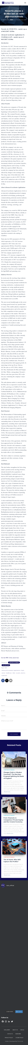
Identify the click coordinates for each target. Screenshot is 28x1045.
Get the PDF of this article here (10, 658)
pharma (23, 673)
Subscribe (18, 1033)
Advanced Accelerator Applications (11, 670)
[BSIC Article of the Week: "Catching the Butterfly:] (14, 911)
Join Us (22, 1029)
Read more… (7, 791)
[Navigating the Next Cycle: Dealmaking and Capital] (14, 971)
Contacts (10, 1033)
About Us (15, 1029)
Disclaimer (7, 1029)
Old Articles (6, 665)
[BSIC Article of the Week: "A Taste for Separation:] (14, 941)
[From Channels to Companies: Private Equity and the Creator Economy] (14, 804)
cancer (3, 673)
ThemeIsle (20, 1041)
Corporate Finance (14, 662)
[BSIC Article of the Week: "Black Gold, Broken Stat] (14, 986)
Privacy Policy (9, 1037)
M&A (13, 673)
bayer (22, 670)
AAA (6, 667)
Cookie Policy (19, 1037)
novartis (18, 673)
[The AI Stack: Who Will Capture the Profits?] (14, 846)
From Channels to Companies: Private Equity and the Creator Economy (13, 820)
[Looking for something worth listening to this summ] (14, 896)
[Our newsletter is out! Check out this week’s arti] (14, 926)
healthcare (9, 673)
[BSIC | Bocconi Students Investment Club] (8, 3)
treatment (4, 675)
